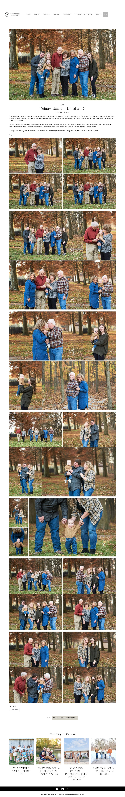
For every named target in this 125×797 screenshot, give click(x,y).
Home (28, 14)
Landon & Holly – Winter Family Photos (103, 771)
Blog (45, 14)
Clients (56, 14)
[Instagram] (68, 789)
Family (62, 104)
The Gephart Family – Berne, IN (21, 771)
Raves (98, 14)
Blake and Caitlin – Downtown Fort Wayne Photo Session (76, 774)
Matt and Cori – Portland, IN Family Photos (49, 771)
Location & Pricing (84, 14)
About (37, 14)
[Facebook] (57, 789)
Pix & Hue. (80, 794)
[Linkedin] (62, 789)
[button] (46, 14)
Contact (67, 14)
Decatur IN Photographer (65, 718)
